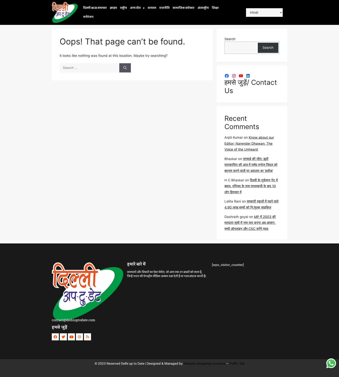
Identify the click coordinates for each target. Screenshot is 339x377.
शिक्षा (215, 8)
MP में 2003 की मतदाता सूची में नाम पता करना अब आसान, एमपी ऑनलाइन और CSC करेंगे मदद (250, 223)
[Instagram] (233, 75)
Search (229, 39)
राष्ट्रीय (123, 8)
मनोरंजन (88, 17)
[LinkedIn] (248, 75)
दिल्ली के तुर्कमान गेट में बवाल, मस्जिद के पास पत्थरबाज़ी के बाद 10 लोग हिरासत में (251, 186)
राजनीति (164, 8)
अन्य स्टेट (135, 8)
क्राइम (113, 8)
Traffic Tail (236, 363)
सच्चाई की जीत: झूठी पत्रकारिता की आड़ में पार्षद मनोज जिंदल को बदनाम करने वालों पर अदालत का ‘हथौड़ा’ (250, 165)
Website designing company (204, 363)
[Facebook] (226, 75)
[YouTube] (241, 75)
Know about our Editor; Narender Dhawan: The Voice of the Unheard (249, 143)
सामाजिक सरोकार (183, 8)
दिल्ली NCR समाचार (95, 8)
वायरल (152, 8)
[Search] (125, 68)
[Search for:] (89, 68)
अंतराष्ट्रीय (203, 8)
